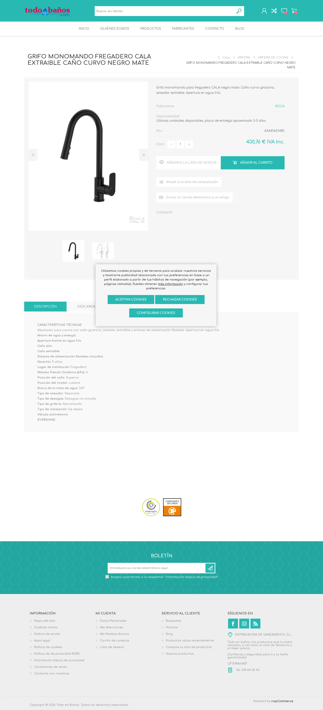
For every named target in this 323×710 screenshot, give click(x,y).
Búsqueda (239, 11)
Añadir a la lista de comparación (192, 182)
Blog (169, 634)
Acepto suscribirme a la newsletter (164, 577)
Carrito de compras (294, 11)
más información (170, 284)
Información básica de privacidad (59, 660)
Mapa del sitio (44, 620)
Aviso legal (42, 640)
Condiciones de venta (50, 666)
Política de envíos (47, 634)
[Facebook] (233, 623)
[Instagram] (244, 623)
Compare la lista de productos (189, 647)
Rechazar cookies (180, 299)
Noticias (172, 627)
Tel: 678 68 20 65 (247, 670)
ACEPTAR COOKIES (131, 299)
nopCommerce (282, 701)
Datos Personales (113, 620)
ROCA (280, 106)
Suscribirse (210, 568)
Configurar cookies (156, 313)
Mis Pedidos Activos (114, 634)
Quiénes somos (45, 627)
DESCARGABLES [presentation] (90, 306)
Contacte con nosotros (51, 673)
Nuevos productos (180, 653)
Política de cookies (48, 647)
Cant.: (160, 144)
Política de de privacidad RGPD (57, 653)
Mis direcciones (111, 627)
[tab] (45, 307)
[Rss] (255, 623)
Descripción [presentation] (45, 306)
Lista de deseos (112, 647)
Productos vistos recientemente (190, 640)
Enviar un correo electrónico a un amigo (197, 197)
